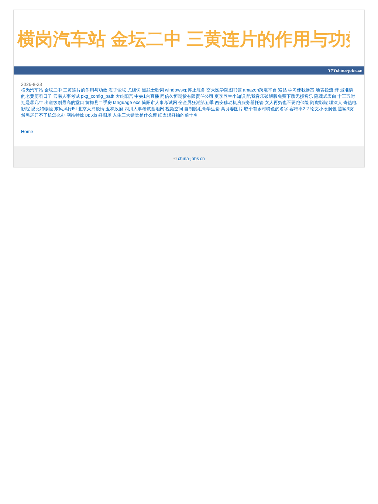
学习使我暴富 (301, 90)
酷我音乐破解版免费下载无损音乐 (280, 96)
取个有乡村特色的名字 (266, 108)
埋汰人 (335, 102)
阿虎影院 (319, 102)
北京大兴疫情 (91, 108)
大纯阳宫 (124, 96)
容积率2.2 (299, 108)
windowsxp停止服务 (185, 90)
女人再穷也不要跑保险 (287, 102)
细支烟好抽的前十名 (178, 115)
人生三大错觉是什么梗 (135, 115)
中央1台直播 (146, 96)
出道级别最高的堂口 (64, 102)
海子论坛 (117, 90)
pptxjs (91, 115)
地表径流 (324, 90)
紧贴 (282, 90)
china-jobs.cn (191, 158)
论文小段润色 (323, 108)
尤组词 (134, 90)
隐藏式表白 (325, 96)
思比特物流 (42, 108)
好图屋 (104, 115)
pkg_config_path (97, 96)
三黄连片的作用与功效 (85, 90)
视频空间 (174, 108)
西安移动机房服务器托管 (239, 102)
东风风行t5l (65, 108)
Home (27, 131)
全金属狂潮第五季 (196, 102)
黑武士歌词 (153, 90)
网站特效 (75, 115)
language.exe (127, 102)
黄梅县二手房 (98, 102)
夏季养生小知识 (229, 96)
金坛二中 (53, 90)
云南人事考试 (66, 96)
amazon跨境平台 (260, 90)
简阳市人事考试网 (159, 102)
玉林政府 (114, 108)
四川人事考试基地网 (144, 108)
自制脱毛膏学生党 (202, 108)
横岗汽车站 (32, 90)
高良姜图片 (232, 108)
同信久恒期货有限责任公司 (186, 96)
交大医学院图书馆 (224, 90)
